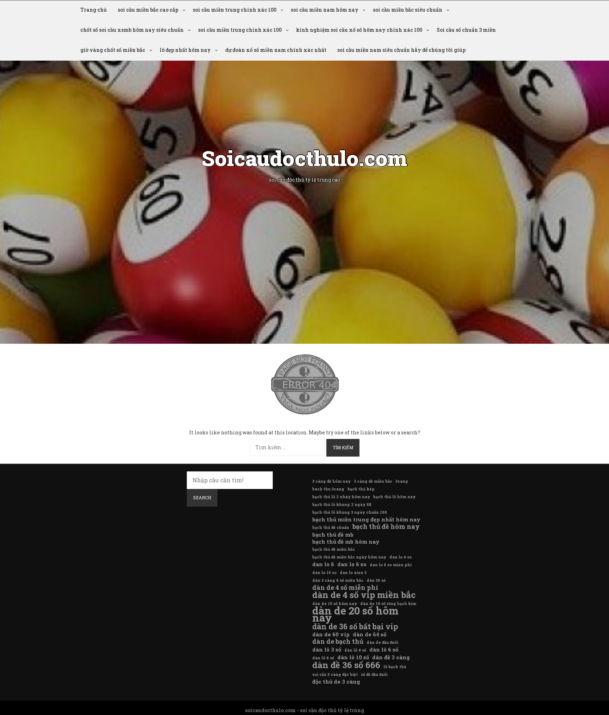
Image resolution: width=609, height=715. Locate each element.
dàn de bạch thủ (337, 641)
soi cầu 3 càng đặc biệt (335, 674)
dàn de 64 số (369, 634)
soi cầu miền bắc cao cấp (148, 9)
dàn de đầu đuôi (382, 642)
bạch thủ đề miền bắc (333, 549)
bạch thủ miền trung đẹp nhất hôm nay (366, 519)
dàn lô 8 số (323, 657)
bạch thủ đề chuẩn (330, 527)
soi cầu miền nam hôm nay (324, 9)
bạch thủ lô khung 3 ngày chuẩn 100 (349, 512)
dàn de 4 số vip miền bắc (364, 594)
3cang (401, 481)
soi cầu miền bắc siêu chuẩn (407, 9)
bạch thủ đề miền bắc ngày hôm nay (349, 557)
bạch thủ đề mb (332, 534)
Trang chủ (93, 9)
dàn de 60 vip (331, 634)
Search (202, 497)
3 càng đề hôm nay (331, 481)
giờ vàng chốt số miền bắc (112, 50)
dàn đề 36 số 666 (346, 664)
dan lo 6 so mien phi (391, 564)
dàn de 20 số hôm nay (355, 614)
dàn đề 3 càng (391, 657)
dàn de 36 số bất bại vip (355, 626)
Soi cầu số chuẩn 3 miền (466, 29)
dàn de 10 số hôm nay (334, 603)
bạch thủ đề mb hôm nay (346, 541)
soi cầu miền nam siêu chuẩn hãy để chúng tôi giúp (401, 50)
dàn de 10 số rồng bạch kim (388, 603)
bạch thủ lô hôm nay (394, 496)
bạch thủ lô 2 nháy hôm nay (341, 496)
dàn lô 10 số (353, 657)
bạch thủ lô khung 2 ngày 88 (341, 504)
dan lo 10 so (324, 572)
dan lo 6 (323, 564)
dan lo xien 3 (353, 572)
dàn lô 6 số (383, 649)
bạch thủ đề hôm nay (386, 526)
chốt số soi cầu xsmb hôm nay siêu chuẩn (132, 29)
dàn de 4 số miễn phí (345, 587)
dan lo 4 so (400, 557)
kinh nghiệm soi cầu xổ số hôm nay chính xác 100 (359, 29)
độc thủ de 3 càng (336, 681)
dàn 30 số (376, 580)
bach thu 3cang (328, 489)
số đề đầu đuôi (374, 674)
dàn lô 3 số (326, 649)
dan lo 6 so (352, 564)
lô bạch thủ (394, 666)
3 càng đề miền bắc (373, 481)
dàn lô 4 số (355, 650)
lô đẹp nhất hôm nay (185, 50)
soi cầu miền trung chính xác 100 (234, 9)
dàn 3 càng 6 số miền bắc (337, 580)
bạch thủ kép (361, 489)
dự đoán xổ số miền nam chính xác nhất (275, 50)
